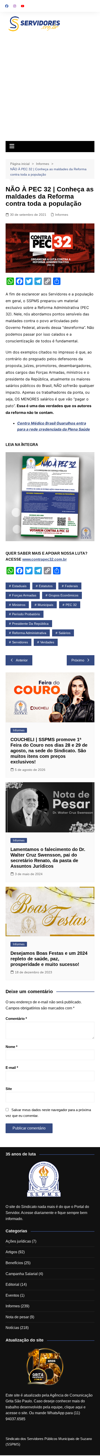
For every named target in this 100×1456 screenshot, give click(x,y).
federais (71, 586)
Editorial (12, 1284)
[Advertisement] (50, 85)
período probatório (26, 614)
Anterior (22, 660)
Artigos (11, 1252)
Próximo (77, 660)
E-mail (12, 1068)
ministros (18, 605)
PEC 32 (71, 605)
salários (64, 633)
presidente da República (30, 623)
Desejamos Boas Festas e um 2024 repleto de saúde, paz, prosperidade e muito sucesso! (48, 959)
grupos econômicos (63, 595)
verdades (47, 642)
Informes (61, 214)
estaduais (19, 586)
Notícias (12, 1328)
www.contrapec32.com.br (44, 559)
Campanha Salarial (22, 1274)
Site (9, 1089)
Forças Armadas (24, 595)
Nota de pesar (17, 1317)
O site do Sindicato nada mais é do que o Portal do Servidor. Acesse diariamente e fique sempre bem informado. (47, 1212)
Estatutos (46, 586)
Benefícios (14, 1263)
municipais (45, 605)
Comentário (16, 1019)
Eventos (12, 1295)
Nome (11, 1047)
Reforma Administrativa (29, 633)
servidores (20, 642)
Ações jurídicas (18, 1241)
